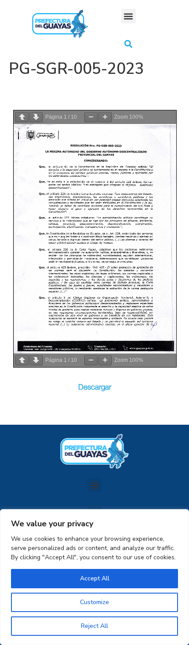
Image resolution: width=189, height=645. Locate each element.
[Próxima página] (36, 117)
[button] (128, 16)
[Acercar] (105, 117)
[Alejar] (91, 117)
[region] (94, 577)
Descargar (94, 387)
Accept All (94, 578)
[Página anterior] (22, 117)
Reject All (94, 626)
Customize (94, 602)
